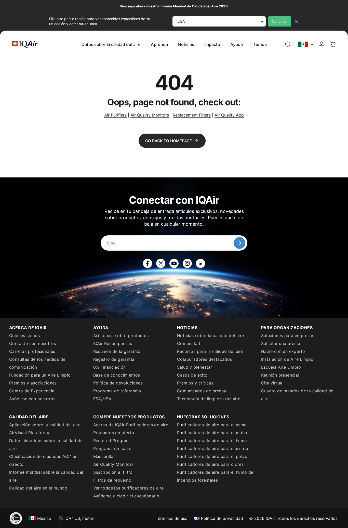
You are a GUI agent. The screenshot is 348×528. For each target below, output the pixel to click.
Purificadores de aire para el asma (212, 424)
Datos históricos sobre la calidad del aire (46, 444)
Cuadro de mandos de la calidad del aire (298, 394)
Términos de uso (172, 518)
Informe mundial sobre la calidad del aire (46, 476)
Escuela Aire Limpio (281, 367)
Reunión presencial (280, 375)
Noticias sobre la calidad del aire (210, 335)
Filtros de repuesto (112, 480)
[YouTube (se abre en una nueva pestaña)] (174, 263)
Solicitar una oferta (280, 343)
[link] (287, 44)
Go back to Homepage (168, 140)
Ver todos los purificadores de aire (128, 488)
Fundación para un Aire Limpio (40, 375)
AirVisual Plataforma (29, 432)
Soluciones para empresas (287, 335)
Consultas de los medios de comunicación (37, 363)
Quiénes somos (24, 335)
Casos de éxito (192, 375)
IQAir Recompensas (112, 343)
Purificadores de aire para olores (210, 464)
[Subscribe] (239, 243)
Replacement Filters (192, 115)
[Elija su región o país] (306, 44)
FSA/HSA (102, 398)
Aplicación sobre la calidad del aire (45, 424)
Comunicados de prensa (201, 390)
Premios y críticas (195, 382)
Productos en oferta (113, 432)
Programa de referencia (117, 390)
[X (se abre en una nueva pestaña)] (160, 263)
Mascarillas (104, 456)
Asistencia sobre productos (121, 335)
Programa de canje (112, 448)
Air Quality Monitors (149, 115)
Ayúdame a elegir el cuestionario (126, 495)
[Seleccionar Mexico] (306, 44)
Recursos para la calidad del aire (210, 351)
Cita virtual (272, 382)
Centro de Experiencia (31, 390)
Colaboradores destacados (204, 359)
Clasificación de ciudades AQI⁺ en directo (43, 460)
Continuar (280, 21)
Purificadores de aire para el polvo (212, 456)
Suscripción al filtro (113, 472)
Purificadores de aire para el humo (212, 440)
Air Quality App (229, 115)
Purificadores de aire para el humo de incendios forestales (215, 476)
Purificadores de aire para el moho (212, 432)
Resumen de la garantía (117, 351)
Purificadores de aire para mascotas (213, 448)
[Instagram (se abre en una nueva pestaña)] (187, 263)
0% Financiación (109, 367)
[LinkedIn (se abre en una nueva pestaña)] (200, 263)
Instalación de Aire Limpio (287, 359)
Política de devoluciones (118, 382)
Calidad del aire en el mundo (38, 488)
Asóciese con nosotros (32, 398)
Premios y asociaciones (33, 382)
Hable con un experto (283, 351)
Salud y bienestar (194, 367)
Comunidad (188, 343)
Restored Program (111, 440)
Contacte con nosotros (32, 343)
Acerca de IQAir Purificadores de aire (130, 424)
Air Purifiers (115, 115)
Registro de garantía (114, 359)
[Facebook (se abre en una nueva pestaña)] (147, 263)
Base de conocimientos (116, 375)
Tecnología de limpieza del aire (208, 398)
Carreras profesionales (32, 351)
